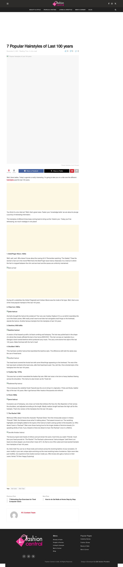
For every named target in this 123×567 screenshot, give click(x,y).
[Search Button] (115, 9)
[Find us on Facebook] (108, 4)
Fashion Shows (85, 542)
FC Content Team (28, 512)
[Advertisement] (43, 29)
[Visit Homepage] (58, 3)
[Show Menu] (7, 3)
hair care (14, 488)
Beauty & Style (35, 10)
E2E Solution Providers (103, 562)
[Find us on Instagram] (112, 4)
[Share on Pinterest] (72, 171)
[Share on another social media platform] (77, 171)
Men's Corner (85, 549)
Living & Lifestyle (65, 10)
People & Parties (50, 10)
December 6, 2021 (12, 51)
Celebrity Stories (86, 539)
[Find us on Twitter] (115, 4)
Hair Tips (22, 488)
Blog (90, 10)
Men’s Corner (80, 10)
